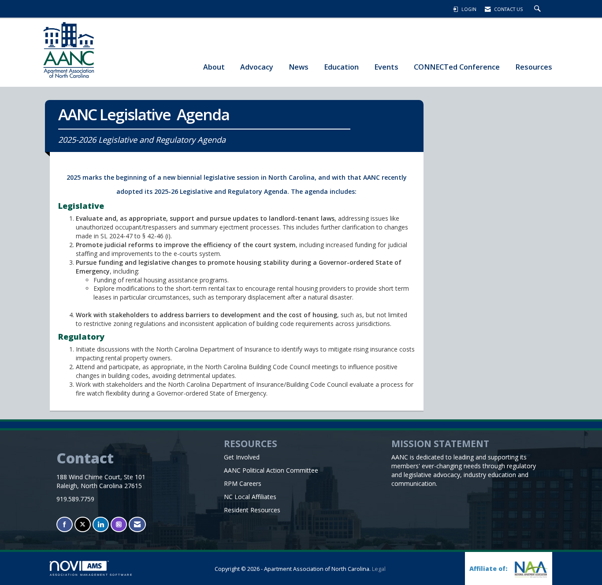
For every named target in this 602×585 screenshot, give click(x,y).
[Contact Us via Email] (137, 524)
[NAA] (530, 569)
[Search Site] (538, 9)
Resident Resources (252, 510)
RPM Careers (242, 483)
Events (386, 67)
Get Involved (242, 457)
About (214, 67)
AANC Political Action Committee (271, 470)
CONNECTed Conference (457, 67)
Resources (533, 67)
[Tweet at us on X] (82, 524)
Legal (379, 569)
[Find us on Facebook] (64, 524)
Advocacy (256, 67)
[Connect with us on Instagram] (119, 524)
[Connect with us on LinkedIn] (101, 524)
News (298, 67)
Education (341, 67)
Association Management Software (91, 574)
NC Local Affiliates (250, 496)
